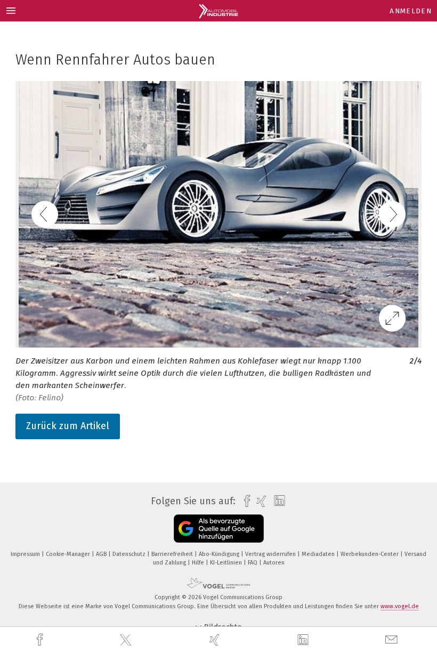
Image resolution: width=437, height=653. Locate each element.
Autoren (274, 562)
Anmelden (411, 10)
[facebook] (41, 640)
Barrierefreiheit (173, 554)
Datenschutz (129, 554)
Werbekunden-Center (370, 554)
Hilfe (199, 562)
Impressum (26, 554)
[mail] (392, 640)
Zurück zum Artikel (67, 426)
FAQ (253, 562)
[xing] (215, 640)
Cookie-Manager (69, 554)
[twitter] (126, 640)
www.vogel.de (400, 606)
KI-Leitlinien (227, 562)
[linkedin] (304, 640)
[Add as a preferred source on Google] (219, 528)
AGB (102, 554)
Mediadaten (319, 554)
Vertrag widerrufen (271, 554)
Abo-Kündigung (220, 554)
